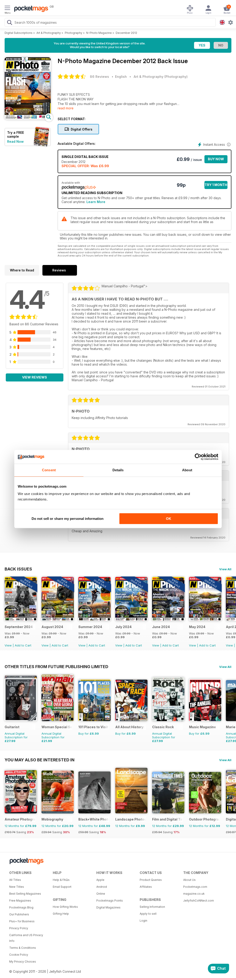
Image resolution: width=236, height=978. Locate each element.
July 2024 (123, 627)
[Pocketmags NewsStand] (30, 9)
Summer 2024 (90, 627)
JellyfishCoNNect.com (198, 900)
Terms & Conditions (22, 947)
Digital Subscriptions (18, 33)
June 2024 (161, 627)
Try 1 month (216, 185)
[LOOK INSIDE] (28, 118)
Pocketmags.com (195, 886)
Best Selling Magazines (25, 893)
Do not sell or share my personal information (67, 519)
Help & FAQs (61, 880)
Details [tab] (118, 470)
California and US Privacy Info (26, 938)
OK (168, 519)
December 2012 (126, 33)
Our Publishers (19, 914)
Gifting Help (61, 913)
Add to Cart (23, 645)
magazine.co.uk (194, 893)
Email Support (62, 886)
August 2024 (52, 627)
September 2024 (19, 627)
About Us (189, 880)
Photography (73, 33)
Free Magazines (20, 900)
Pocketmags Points (109, 900)
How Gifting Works (65, 906)
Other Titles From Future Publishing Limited (56, 666)
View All (225, 569)
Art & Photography (48, 33)
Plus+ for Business (22, 921)
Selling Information (152, 906)
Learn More (95, 202)
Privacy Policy (18, 928)
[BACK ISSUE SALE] (21, 620)
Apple (100, 880)
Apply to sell (148, 913)
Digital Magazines (108, 907)
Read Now (15, 141)
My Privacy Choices (22, 961)
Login (143, 920)
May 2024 (197, 627)
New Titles (16, 886)
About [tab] (187, 470)
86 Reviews (99, 77)
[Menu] (7, 8)
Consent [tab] (49, 470)
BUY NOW (216, 159)
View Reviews (34, 377)
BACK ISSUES (18, 569)
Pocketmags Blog (21, 907)
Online (100, 893)
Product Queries (151, 880)
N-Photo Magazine (99, 33)
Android (101, 886)
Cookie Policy (18, 954)
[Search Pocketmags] (9, 23)
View (8, 645)
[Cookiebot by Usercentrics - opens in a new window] (198, 456)
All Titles (15, 880)
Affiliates (146, 886)
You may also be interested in (39, 759)
